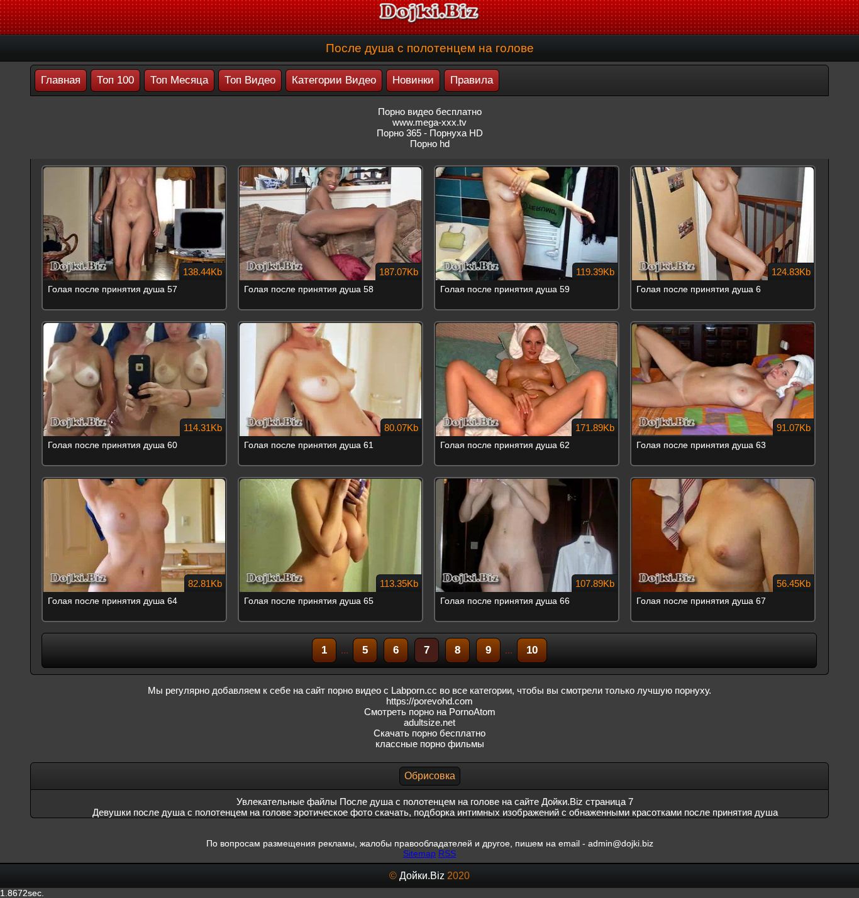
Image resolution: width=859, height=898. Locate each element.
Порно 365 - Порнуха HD (430, 133)
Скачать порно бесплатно (429, 733)
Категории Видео (334, 80)
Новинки (413, 80)
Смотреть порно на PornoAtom (430, 711)
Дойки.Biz (422, 875)
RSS (447, 853)
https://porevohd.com (429, 701)
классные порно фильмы (429, 743)
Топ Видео (249, 80)
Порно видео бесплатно (430, 111)
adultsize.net (429, 722)
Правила (471, 80)
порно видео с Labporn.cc (382, 690)
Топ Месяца (179, 80)
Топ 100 (115, 80)
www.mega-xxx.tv (429, 122)
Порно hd (430, 143)
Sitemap (419, 853)
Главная (60, 80)
